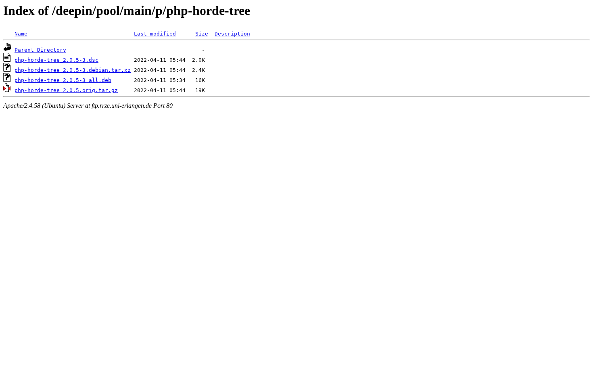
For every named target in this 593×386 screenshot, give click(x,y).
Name (21, 34)
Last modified (155, 34)
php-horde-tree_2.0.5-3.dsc (56, 60)
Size (201, 34)
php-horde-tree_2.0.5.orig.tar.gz (66, 90)
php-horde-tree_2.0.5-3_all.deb (63, 80)
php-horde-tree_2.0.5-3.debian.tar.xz (73, 70)
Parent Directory (40, 50)
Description (232, 34)
